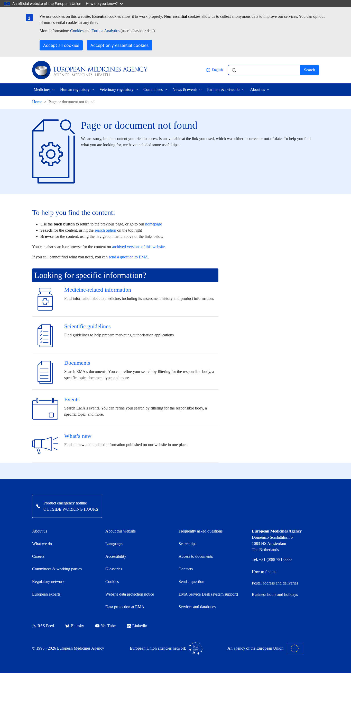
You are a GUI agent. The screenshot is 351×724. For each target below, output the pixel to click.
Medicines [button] (42, 89)
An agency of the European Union (255, 648)
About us (39, 531)
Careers (38, 556)
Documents (77, 363)
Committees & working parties (57, 569)
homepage (153, 224)
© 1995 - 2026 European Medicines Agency (68, 648)
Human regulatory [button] (75, 89)
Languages (114, 544)
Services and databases (197, 607)
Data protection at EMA (124, 607)
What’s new (77, 436)
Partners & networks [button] (223, 89)
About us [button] (257, 89)
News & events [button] (184, 89)
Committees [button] (153, 89)
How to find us (264, 572)
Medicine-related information (97, 289)
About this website (120, 531)
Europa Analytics (105, 31)
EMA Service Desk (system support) (208, 594)
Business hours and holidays (275, 594)
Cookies (77, 31)
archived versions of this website (138, 247)
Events (72, 399)
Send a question (191, 581)
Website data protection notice (129, 594)
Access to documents (196, 556)
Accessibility (115, 556)
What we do (42, 544)
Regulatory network (48, 581)
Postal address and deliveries (275, 583)
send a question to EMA (128, 257)
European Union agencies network (158, 648)
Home (37, 102)
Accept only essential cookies (119, 45)
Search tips (187, 544)
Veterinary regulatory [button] (116, 89)
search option (105, 230)
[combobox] (264, 70)
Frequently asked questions (201, 531)
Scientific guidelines (87, 326)
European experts (46, 594)
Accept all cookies (61, 45)
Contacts (186, 569)
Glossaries (113, 569)
